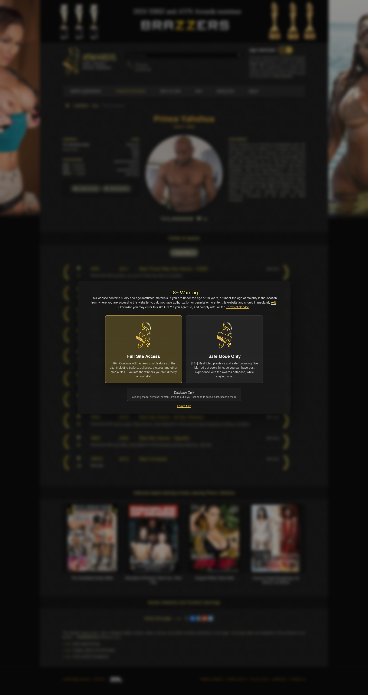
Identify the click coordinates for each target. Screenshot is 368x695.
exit (273, 302)
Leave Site (184, 406)
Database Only (184, 394)
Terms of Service (237, 307)
